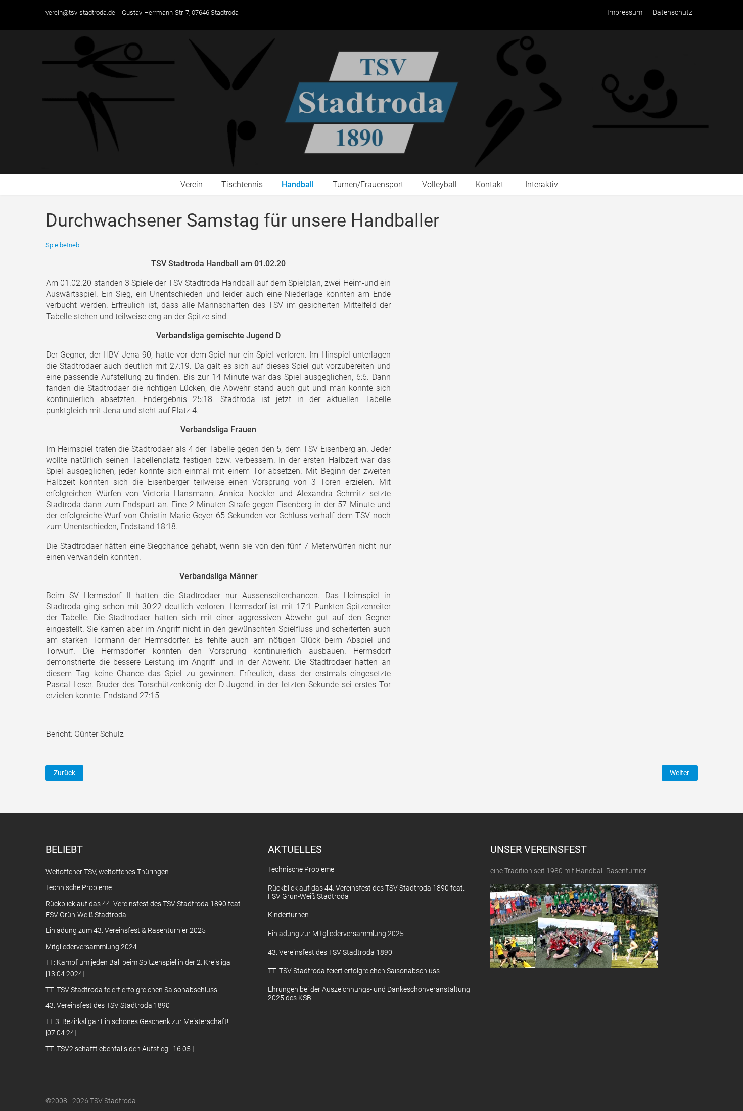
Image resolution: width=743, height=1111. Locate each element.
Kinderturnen (288, 915)
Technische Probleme (301, 869)
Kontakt (489, 184)
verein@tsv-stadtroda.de (80, 12)
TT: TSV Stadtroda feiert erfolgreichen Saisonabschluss (354, 971)
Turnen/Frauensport (368, 184)
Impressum (624, 12)
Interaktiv (541, 184)
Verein (191, 184)
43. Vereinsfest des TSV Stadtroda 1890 (330, 952)
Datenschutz (672, 12)
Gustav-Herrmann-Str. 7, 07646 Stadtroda (180, 12)
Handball (298, 184)
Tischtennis (242, 184)
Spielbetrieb (62, 245)
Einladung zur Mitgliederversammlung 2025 (336, 933)
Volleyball (439, 184)
